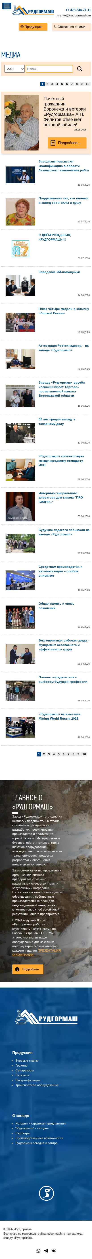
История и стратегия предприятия (40, 1123)
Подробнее (30, 969)
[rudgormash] (46, 1025)
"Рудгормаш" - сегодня (32, 1128)
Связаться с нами (71, 27)
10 (87, 84)
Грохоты (21, 1065)
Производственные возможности (39, 1138)
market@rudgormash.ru (74, 15)
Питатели (22, 1075)
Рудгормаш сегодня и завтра (36, 1143)
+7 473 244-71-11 (78, 10)
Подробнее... (69, 143)
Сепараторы (24, 1070)
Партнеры (22, 1133)
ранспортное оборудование (37, 1085)
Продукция (33, 27)
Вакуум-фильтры (27, 1080)
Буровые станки (27, 1060)
